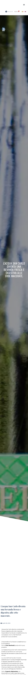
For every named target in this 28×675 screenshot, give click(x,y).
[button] (24, 5)
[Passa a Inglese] (25, 12)
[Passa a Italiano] (22, 12)
